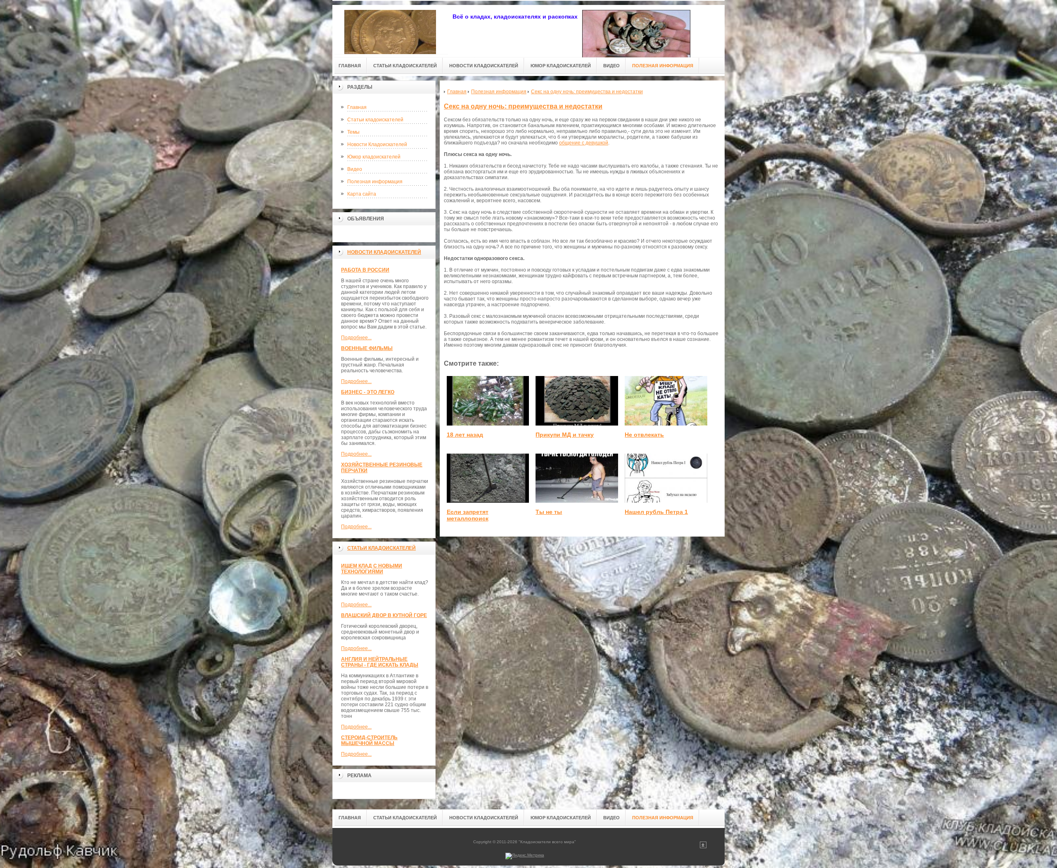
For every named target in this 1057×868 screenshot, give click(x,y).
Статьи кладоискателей (375, 120)
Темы (353, 132)
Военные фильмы (367, 348)
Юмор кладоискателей (374, 157)
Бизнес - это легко (367, 392)
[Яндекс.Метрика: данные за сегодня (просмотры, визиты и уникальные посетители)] (524, 856)
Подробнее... (356, 338)
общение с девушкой (583, 143)
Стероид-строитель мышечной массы (369, 740)
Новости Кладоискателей (377, 144)
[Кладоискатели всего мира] (390, 29)
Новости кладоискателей (384, 252)
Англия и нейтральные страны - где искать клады (379, 662)
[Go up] (703, 846)
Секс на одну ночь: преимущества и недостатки (523, 106)
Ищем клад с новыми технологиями (371, 569)
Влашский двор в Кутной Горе (384, 615)
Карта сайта (361, 194)
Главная (357, 107)
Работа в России (365, 270)
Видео (354, 169)
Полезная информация (375, 181)
